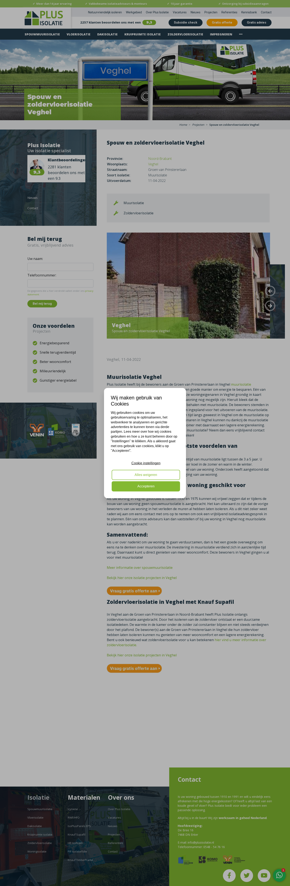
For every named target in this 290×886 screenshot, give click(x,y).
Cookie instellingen (145, 463)
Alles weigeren (146, 474)
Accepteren (146, 486)
